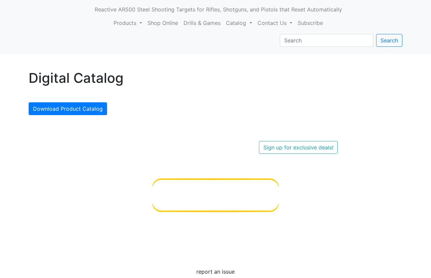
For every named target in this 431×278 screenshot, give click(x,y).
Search (389, 40)
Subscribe (310, 23)
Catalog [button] (237, 23)
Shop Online (162, 23)
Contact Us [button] (273, 23)
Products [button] (125, 23)
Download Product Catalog (68, 108)
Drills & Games (202, 23)
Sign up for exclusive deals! (298, 147)
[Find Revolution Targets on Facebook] (138, 146)
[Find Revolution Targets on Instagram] (164, 146)
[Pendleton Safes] (145, 240)
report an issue (215, 271)
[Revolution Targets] (286, 240)
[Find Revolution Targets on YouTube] (113, 146)
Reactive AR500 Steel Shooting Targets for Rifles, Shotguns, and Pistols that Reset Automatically (218, 9)
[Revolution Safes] (215, 240)
